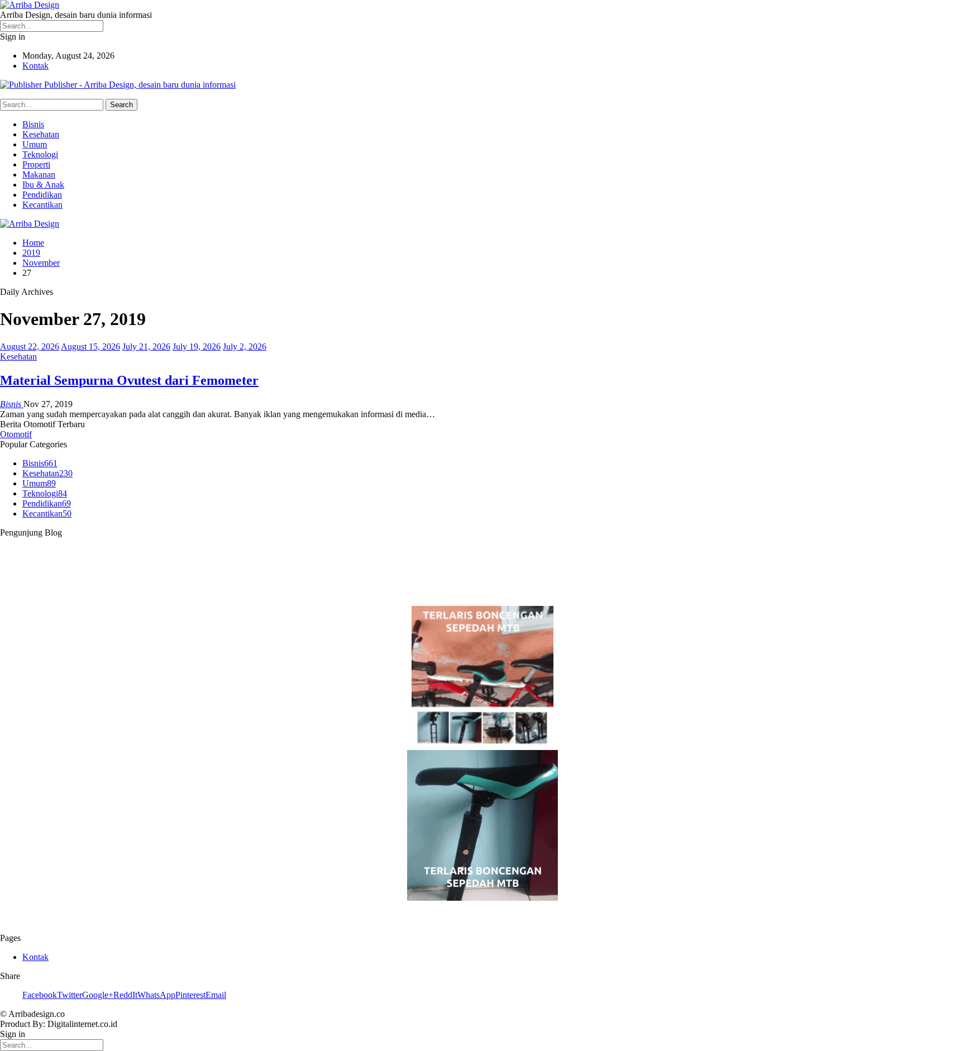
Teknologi (40, 154)
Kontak (35, 65)
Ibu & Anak (43, 184)
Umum (34, 144)
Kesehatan (40, 134)
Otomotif (16, 434)
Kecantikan (42, 204)
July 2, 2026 (244, 346)
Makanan (38, 174)
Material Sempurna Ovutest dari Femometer (129, 380)
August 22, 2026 (29, 346)
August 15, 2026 (90, 346)
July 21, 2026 (146, 346)
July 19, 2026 (197, 346)
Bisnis (33, 124)
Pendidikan (42, 194)
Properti (36, 164)
